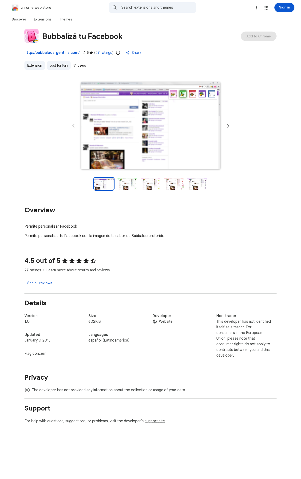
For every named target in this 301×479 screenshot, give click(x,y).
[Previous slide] (73, 126)
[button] (266, 7)
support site (155, 421)
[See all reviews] (39, 283)
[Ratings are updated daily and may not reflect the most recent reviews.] (118, 52)
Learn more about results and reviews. (78, 270)
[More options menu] (256, 7)
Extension (34, 65)
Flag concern (35, 353)
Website (166, 321)
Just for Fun (59, 65)
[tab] (19, 19)
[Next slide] (228, 126)
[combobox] (158, 7)
